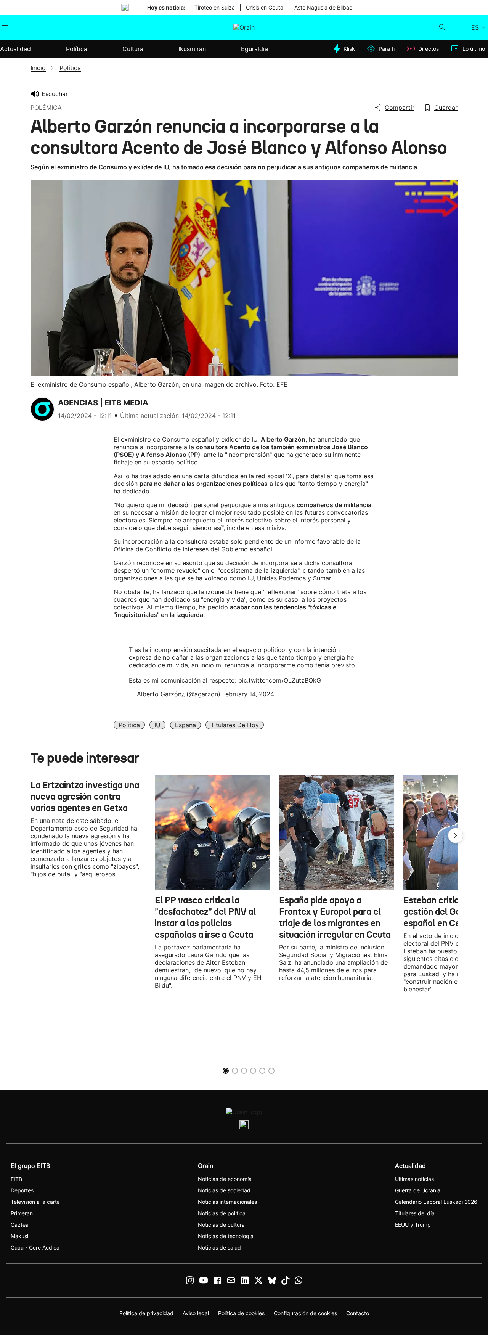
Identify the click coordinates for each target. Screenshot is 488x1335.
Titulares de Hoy (234, 725)
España (185, 725)
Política (129, 725)
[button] (455, 835)
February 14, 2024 (248, 694)
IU (157, 725)
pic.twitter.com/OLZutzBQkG (279, 680)
